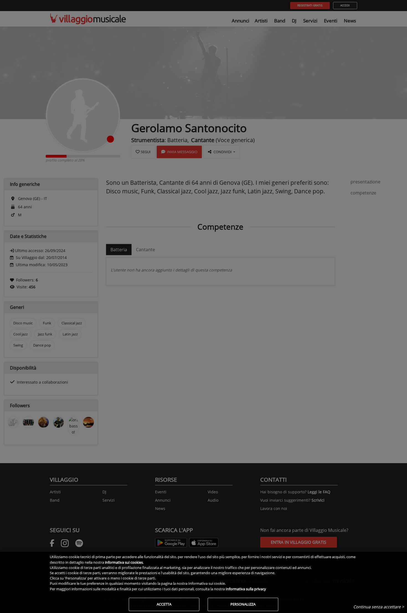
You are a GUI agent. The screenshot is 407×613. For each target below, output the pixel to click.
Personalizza (243, 604)
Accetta (164, 604)
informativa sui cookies (124, 562)
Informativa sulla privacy (246, 588)
